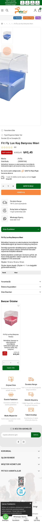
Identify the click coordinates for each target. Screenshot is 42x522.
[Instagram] (23, 442)
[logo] (21, 491)
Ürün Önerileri (6, 292)
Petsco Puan (29, 18)
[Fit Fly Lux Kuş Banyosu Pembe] (10, 318)
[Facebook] (18, 442)
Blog (39, 18)
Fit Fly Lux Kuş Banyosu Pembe (11, 336)
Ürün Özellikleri (9, 229)
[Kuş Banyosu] (11, 23)
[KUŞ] (6, 23)
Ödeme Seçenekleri (8, 287)
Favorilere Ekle (18, 306)
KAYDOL (35, 435)
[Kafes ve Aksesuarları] (9, 23)
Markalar (18, 18)
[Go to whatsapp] (6, 517)
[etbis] (20, 482)
